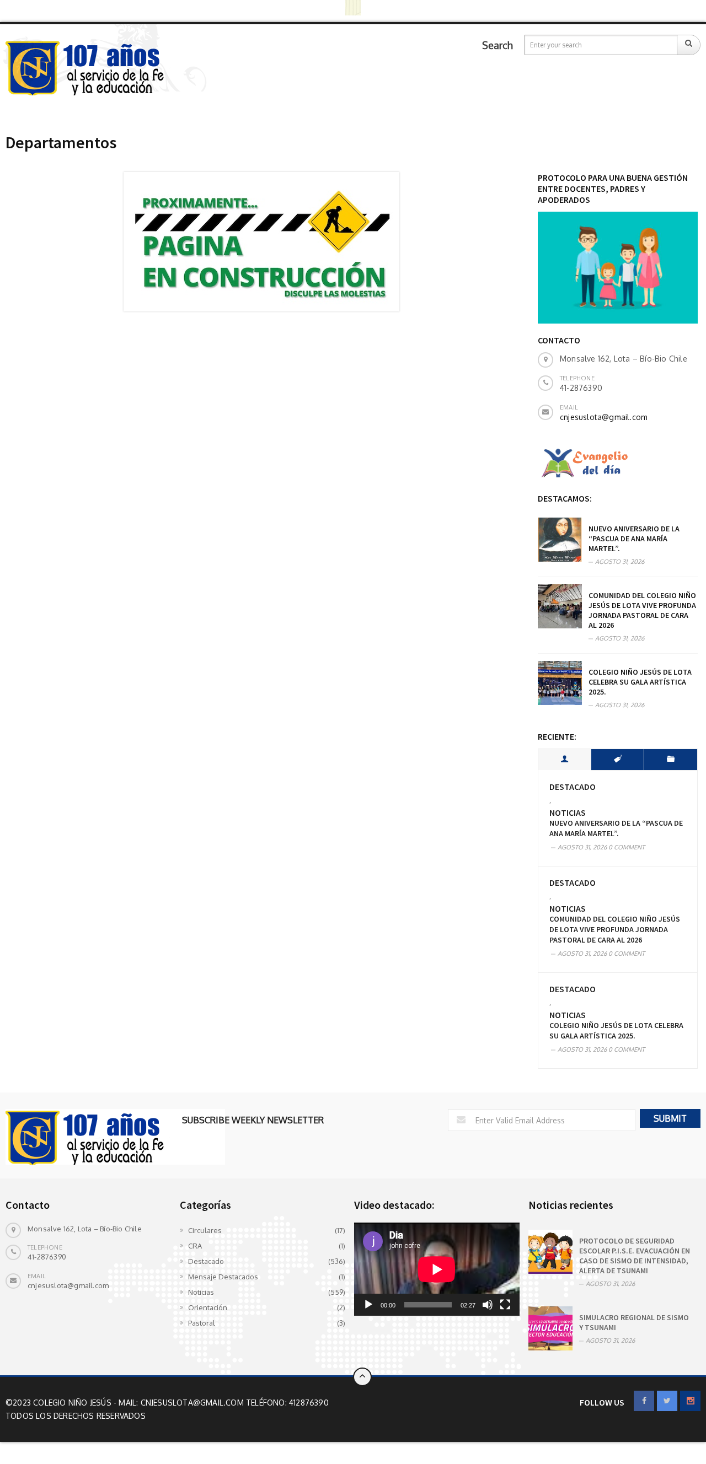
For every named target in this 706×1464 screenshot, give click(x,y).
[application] (437, 1269)
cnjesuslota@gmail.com (604, 417)
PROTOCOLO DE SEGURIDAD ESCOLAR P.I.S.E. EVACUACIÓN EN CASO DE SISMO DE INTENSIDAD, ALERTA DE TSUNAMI (634, 1255)
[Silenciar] (487, 1304)
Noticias (567, 813)
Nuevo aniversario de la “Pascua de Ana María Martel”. (634, 538)
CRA (195, 1245)
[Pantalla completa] (505, 1304)
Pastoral (201, 1322)
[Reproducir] (368, 1304)
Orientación (207, 1307)
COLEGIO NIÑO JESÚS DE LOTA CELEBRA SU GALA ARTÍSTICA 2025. (640, 682)
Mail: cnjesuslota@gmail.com (182, 1402)
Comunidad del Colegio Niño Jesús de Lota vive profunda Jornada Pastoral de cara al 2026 (642, 610)
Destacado (572, 787)
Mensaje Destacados (223, 1276)
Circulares (205, 1230)
